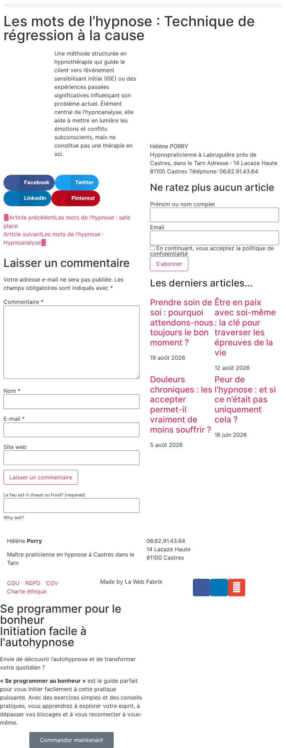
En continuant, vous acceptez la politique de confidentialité (212, 250)
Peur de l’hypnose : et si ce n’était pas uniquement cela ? (245, 399)
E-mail (14, 418)
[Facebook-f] (201, 587)
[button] (143, 5)
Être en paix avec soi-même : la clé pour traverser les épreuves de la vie (245, 327)
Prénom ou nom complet (182, 204)
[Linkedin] (219, 587)
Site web (15, 447)
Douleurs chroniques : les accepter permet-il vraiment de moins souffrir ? (181, 404)
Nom (12, 391)
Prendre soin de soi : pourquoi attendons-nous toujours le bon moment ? (181, 322)
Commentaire (23, 302)
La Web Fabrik (144, 581)
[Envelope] (236, 587)
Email (157, 227)
